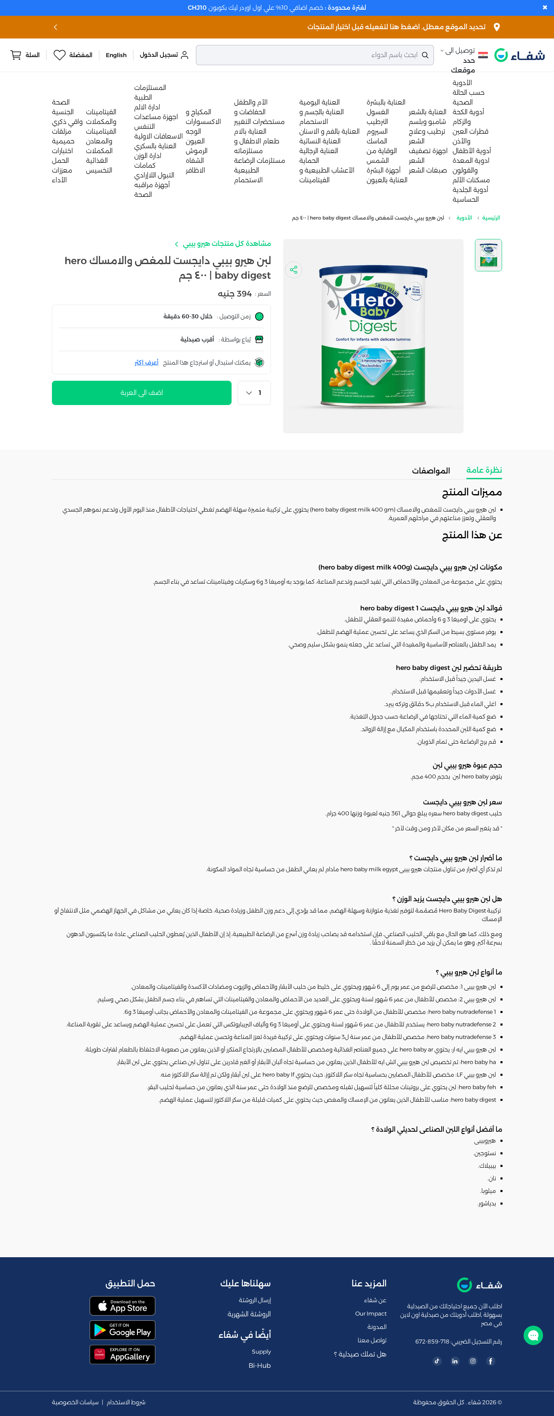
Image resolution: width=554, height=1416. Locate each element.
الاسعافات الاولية (158, 136)
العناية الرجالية (318, 151)
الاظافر (195, 170)
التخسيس (99, 170)
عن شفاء (375, 1300)
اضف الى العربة (141, 393)
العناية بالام (250, 131)
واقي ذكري (67, 122)
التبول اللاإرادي (154, 175)
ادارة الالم (147, 107)
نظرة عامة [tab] (484, 470)
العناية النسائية (320, 141)
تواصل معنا (372, 1340)
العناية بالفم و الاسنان (329, 131)
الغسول (378, 112)
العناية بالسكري (155, 146)
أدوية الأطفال (472, 151)
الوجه (193, 131)
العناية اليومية (319, 102)
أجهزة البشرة (384, 170)
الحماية (309, 160)
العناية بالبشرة (386, 102)
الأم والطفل (251, 102)
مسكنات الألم (471, 180)
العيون (195, 141)
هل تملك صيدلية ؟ (360, 1354)
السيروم (377, 131)
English (116, 55)
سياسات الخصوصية (75, 1402)
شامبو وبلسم (427, 122)
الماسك (377, 141)
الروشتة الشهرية (249, 1314)
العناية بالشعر (428, 112)
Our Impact (371, 1313)
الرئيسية (491, 218)
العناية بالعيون (387, 180)
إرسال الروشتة (255, 1300)
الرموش (197, 151)
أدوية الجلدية (470, 190)
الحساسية (466, 199)
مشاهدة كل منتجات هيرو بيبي (226, 243)
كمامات (145, 165)
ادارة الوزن (147, 156)
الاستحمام (248, 180)
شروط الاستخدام (126, 1402)
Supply (261, 1351)
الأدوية (462, 83)
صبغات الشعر (428, 170)
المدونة (377, 1327)
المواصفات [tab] (431, 471)
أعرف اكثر (147, 362)
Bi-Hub (260, 1365)
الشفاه (195, 160)
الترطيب (377, 122)
